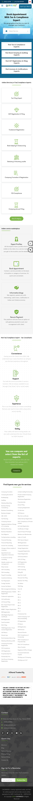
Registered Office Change (25, 650)
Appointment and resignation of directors (7, 554)
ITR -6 (19, 608)
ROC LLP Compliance (23, 644)
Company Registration (24, 507)
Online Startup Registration (25, 519)
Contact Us (16, 471)
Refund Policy (5, 757)
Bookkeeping (4, 497)
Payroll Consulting (6, 575)
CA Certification (5, 599)
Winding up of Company (24, 657)
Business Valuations (6, 532)
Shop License (4, 567)
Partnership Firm (5, 656)
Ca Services (21, 510)
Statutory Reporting (6, 503)
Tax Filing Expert (5, 581)
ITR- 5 (19, 603)
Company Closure (6, 521)
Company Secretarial (7, 495)
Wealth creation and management (6, 563)
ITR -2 (19, 594)
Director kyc (4, 635)
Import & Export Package (24, 532)
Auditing (3, 500)
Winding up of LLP (22, 660)
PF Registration (22, 621)
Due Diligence (5, 534)
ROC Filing (4, 625)
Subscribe (21, 780)
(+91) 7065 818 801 (19, 1)
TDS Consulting (5, 572)
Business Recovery (6, 529)
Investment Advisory (6, 578)
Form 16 (20, 589)
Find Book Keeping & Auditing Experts (16, 54)
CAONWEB (19, 796)
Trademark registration (7, 596)
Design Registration (23, 548)
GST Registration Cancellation (22, 563)
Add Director (21, 629)
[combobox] (18, 30)
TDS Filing (20, 586)
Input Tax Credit (22, 575)
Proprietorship (21, 502)
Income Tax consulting (7, 545)
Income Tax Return (6, 586)
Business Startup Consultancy (5, 506)
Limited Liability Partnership (25, 492)
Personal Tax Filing (23, 578)
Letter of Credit (22, 537)
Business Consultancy (7, 510)
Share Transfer (22, 647)
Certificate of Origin (23, 529)
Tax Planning (4, 519)
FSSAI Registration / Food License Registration (8, 629)
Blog (2, 748)
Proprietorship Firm (6, 654)
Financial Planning (6, 540)
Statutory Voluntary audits (8, 641)
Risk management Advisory (8, 589)
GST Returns (21, 513)
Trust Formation (5, 622)
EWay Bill (20, 572)
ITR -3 (19, 597)
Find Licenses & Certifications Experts (17, 70)
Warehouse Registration (24, 499)
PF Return (20, 624)
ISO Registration (5, 619)
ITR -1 (19, 592)
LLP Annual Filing (5, 602)
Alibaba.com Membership (24, 534)
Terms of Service (6, 751)
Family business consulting (8, 537)
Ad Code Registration (23, 526)
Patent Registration (23, 554)
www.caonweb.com (10, 728)
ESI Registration (22, 627)
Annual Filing (21, 505)
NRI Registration (5, 612)
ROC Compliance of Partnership (23, 636)
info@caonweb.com (10, 725)
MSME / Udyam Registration (8, 609)
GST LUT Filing (21, 559)
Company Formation (6, 492)
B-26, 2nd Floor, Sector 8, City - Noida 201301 (17, 719)
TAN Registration (22, 543)
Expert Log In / (23, 6)
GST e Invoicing (22, 569)
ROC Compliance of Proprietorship (23, 641)
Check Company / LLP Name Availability (24, 617)
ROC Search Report (23, 540)
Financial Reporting (6, 543)
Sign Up (29, 6)
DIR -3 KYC (4, 516)
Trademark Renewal (23, 545)
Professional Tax (22, 614)
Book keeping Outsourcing (8, 638)
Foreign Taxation (5, 583)
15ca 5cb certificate (23, 516)
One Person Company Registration (7, 660)
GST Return (4, 632)
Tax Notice (20, 583)
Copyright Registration (24, 551)
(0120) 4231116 (7, 1)
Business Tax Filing (22, 580)
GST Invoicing (21, 567)
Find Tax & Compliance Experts (16, 46)
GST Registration (5, 651)
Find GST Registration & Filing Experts (17, 62)
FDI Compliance (5, 648)
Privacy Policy (5, 754)
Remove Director (22, 632)
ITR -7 (19, 611)
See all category (16, 219)
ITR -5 (19, 605)
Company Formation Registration (6, 644)
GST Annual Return (23, 556)
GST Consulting (5, 569)
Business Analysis (6, 513)
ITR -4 (19, 600)
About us (4, 745)
